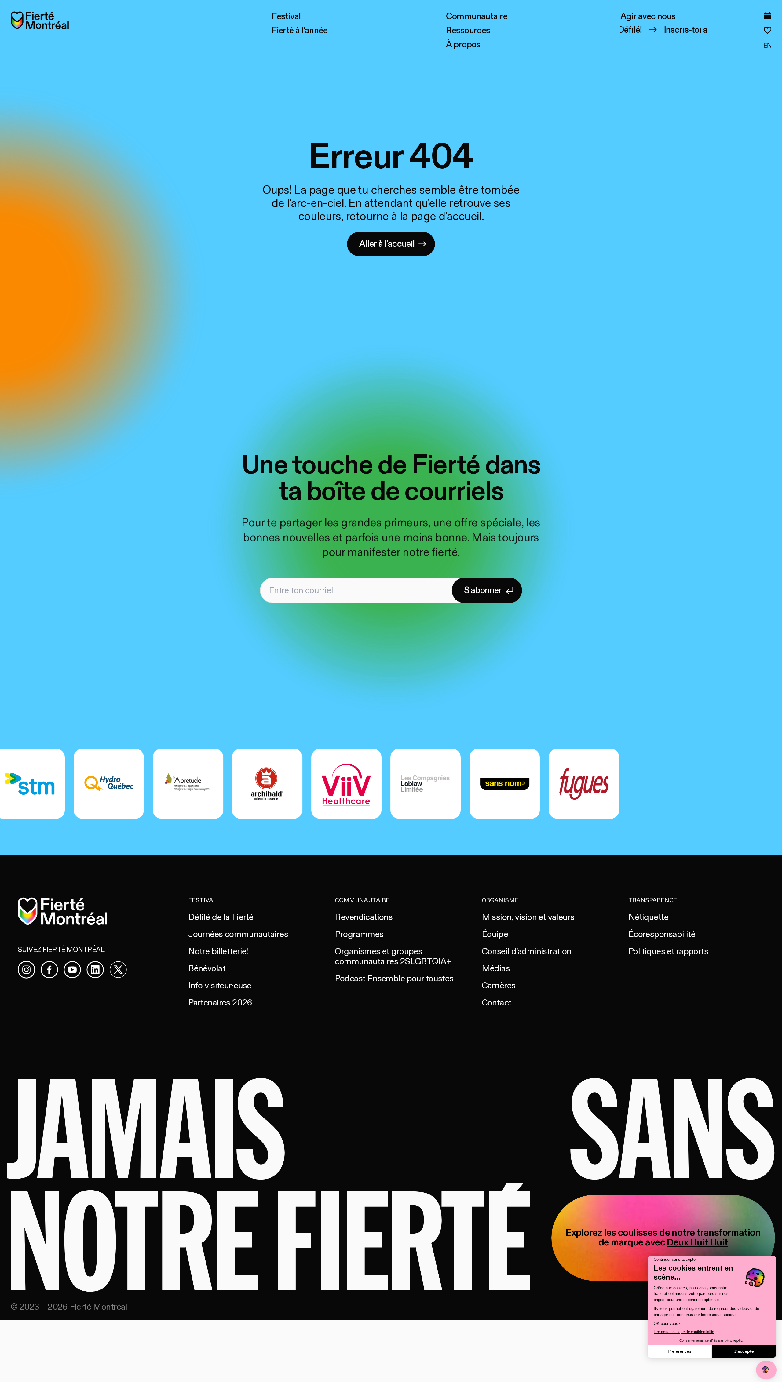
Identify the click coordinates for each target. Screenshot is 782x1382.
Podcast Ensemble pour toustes (394, 978)
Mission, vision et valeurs (528, 917)
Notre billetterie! (218, 951)
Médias (496, 968)
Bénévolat (206, 968)
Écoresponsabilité (661, 934)
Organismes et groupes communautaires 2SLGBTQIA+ (393, 956)
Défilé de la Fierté (220, 917)
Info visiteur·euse (219, 985)
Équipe (495, 934)
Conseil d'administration (527, 951)
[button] (286, 16)
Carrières (499, 985)
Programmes (359, 934)
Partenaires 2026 (220, 1002)
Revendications (364, 917)
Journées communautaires (238, 934)
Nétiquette (648, 917)
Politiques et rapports (668, 951)
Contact (497, 1002)
